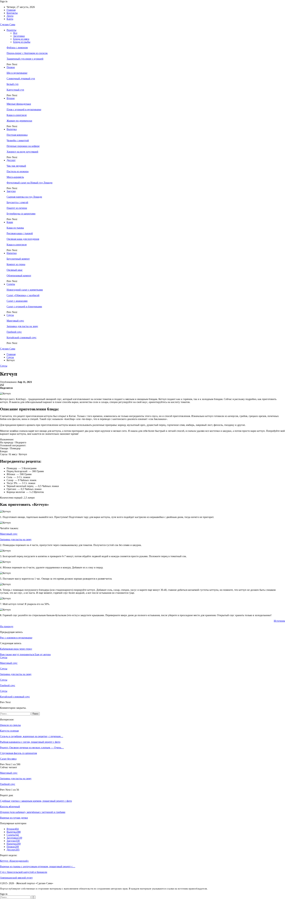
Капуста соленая (9, 730)
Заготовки (19, 36)
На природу (6, 626)
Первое (11, 67)
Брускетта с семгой (17, 202)
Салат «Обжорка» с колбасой (23, 295)
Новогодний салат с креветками (25, 289)
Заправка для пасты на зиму (22, 326)
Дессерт (11, 160)
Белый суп (12, 84)
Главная (11, 10)
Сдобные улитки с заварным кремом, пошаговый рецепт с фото (36, 800)
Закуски (11, 191)
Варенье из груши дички (14, 817)
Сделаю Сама (7, 24)
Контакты (12, 13)
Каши (10, 222)
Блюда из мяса (21, 39)
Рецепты (11, 30)
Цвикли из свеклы (10, 725)
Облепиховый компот (19, 275)
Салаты (11, 284)
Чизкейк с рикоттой (18, 140)
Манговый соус (15, 320)
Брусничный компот (18, 258)
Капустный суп (15, 89)
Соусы (10, 315)
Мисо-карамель (15, 177)
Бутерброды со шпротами (21, 213)
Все (15, 33)
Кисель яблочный (10, 806)
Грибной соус (14, 331)
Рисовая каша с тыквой (20, 233)
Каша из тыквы (15, 227)
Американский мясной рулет (16, 877)
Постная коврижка (17, 134)
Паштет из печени (17, 208)
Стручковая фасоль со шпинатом (18, 753)
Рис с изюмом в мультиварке (16, 637)
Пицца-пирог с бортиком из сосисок (27, 53)
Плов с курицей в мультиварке (24, 109)
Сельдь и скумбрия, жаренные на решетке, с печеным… (31, 736)
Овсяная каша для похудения (23, 239)
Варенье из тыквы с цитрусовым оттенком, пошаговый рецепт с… (37, 866)
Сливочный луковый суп (21, 78)
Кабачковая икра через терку (16, 648)
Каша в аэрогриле (17, 115)
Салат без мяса (8, 758)
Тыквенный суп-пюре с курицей (25, 58)
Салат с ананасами (17, 301)
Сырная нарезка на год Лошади (24, 196)
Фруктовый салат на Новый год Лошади (29, 182)
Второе (11, 98)
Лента (10, 15)
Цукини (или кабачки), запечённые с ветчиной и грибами (32, 812)
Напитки (12, 253)
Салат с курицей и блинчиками (24, 306)
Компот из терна (16, 264)
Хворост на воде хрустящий (22, 151)
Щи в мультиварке (17, 72)
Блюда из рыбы (21, 42)
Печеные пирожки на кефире (23, 146)
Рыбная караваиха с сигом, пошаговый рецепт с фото (30, 742)
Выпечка (12, 129)
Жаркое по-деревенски (19, 120)
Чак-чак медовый (16, 165)
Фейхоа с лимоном (17, 47)
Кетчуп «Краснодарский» (14, 860)
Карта (10, 18)
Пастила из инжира (18, 171)
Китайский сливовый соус (21, 337)
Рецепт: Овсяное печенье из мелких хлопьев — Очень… (32, 747)
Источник (279, 620)
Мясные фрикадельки (19, 103)
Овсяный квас (15, 270)
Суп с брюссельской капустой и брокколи (23, 872)
